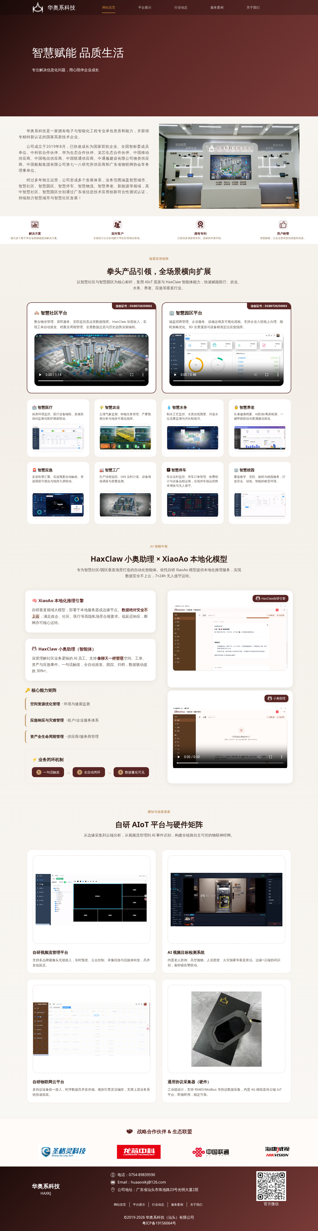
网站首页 (108, 7)
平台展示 (144, 7)
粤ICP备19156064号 (159, 1223)
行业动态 (180, 7)
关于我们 (253, 7)
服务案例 (216, 7)
